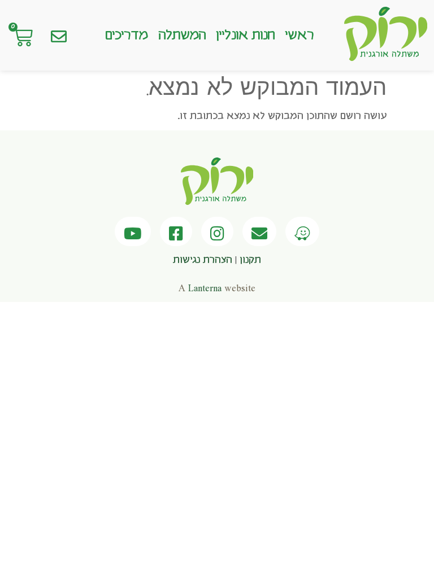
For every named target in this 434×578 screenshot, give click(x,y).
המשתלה (182, 35)
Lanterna (205, 288)
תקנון (250, 260)
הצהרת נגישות (202, 260)
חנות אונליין (245, 35)
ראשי (299, 35)
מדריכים (126, 35)
